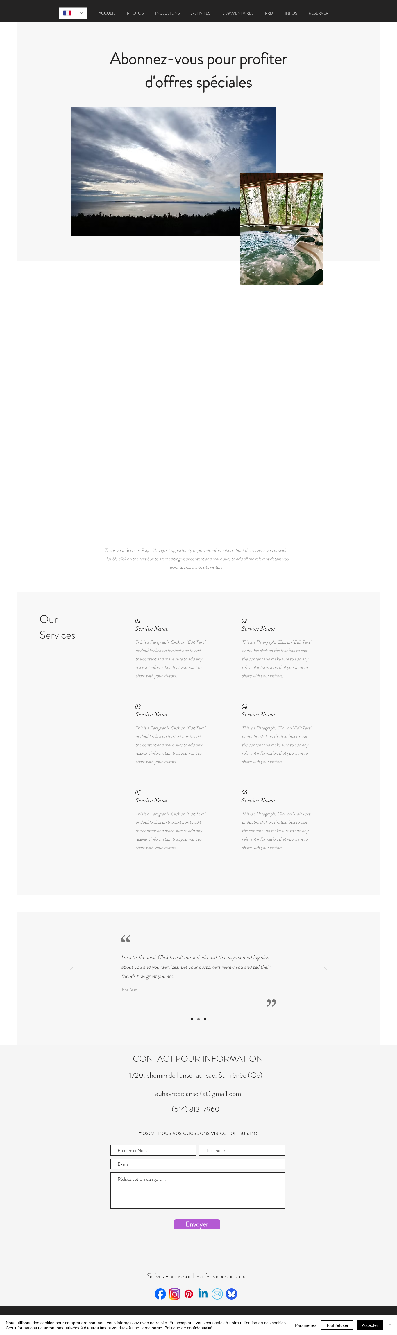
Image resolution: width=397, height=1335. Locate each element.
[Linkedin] (203, 1294)
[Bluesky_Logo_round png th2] (231, 1294)
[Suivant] (325, 970)
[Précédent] (71, 970)
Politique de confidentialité (188, 1328)
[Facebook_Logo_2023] (160, 1294)
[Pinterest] (188, 1294)
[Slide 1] (192, 1019)
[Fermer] (390, 1325)
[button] (135, 13)
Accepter (370, 1325)
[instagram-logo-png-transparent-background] (174, 1294)
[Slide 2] (198, 1019)
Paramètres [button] (305, 1325)
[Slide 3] (205, 1019)
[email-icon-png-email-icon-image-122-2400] (217, 1294)
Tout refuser (337, 1325)
